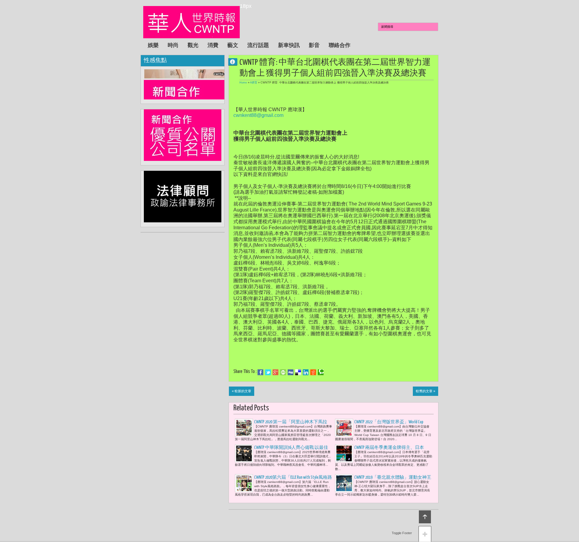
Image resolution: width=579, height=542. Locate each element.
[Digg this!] (290, 372)
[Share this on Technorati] (321, 372)
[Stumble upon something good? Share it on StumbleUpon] (283, 372)
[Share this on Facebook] (260, 372)
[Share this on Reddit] (313, 372)
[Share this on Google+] (275, 372)
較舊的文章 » (425, 391)
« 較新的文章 (241, 391)
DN (235, 61)
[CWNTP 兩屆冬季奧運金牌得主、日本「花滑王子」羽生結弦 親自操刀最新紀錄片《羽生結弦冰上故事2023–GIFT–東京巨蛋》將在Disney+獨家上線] (344, 453)
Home (243, 82)
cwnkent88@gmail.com (258, 115)
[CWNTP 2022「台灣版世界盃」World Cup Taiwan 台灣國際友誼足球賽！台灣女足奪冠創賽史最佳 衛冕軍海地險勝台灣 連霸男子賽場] (344, 428)
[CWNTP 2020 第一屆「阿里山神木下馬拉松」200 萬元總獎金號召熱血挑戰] (244, 428)
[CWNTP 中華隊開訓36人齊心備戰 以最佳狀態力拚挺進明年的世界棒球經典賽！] (244, 453)
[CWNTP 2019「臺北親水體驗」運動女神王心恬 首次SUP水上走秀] (344, 483)
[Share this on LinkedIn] (305, 372)
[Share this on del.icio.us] (298, 372)
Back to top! (425, 516)
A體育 (253, 82)
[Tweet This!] (268, 372)
